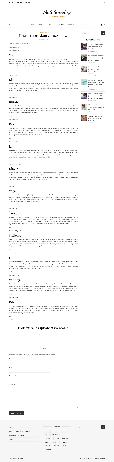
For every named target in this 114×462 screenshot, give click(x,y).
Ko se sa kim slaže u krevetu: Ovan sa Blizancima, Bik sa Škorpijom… (94, 70)
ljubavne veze (56, 434)
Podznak (81, 25)
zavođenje (47, 449)
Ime (10, 358)
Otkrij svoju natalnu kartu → (43, 334)
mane (57, 438)
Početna (11, 427)
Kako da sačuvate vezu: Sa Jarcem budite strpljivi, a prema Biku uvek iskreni (96, 96)
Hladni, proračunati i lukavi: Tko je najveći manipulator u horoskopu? (96, 107)
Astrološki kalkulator (16, 2)
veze (64, 445)
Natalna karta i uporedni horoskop (19, 431)
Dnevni (32, 25)
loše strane (48, 438)
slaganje (47, 445)
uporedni (56, 445)
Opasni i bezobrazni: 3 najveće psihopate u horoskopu (95, 118)
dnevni (46, 431)
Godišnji (60, 25)
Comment (12, 385)
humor (63, 431)
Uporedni (70, 25)
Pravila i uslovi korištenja (16, 435)
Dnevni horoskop (43, 32)
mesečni (65, 438)
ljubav (46, 434)
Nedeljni (41, 25)
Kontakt (28, 2)
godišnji (55, 431)
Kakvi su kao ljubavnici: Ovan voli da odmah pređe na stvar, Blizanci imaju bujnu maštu (96, 83)
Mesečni (51, 25)
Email (11, 367)
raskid (55, 442)
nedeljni (47, 442)
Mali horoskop (57, 11)
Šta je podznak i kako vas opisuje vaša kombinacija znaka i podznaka (96, 58)
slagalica (64, 442)
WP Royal (20, 458)
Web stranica (13, 376)
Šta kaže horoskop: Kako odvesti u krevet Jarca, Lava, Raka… (95, 47)
